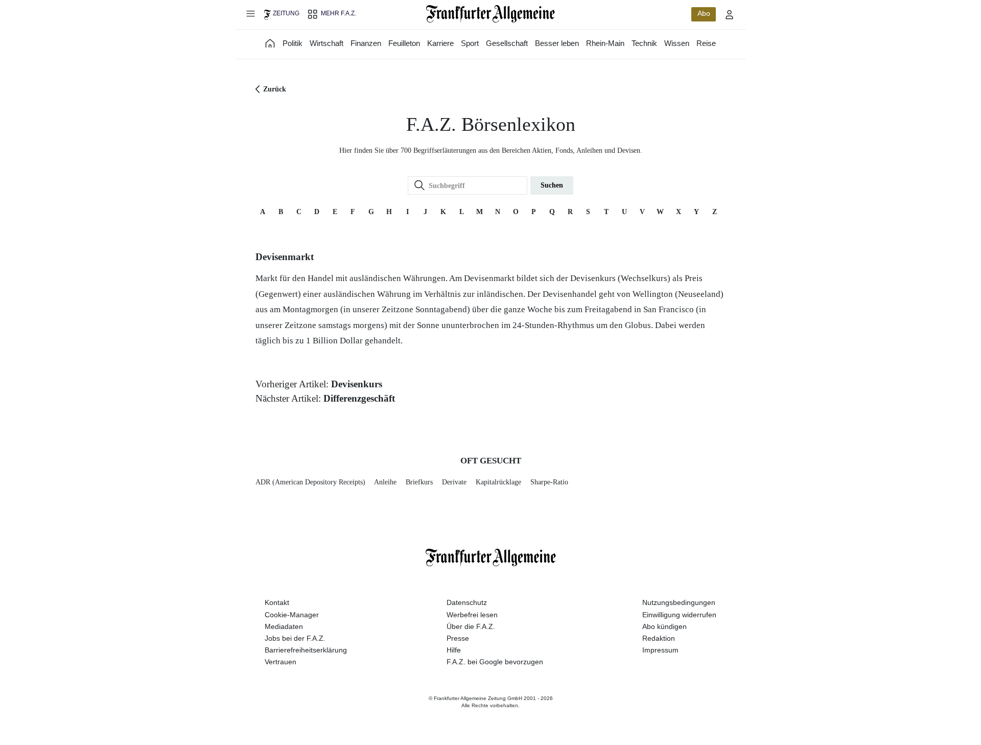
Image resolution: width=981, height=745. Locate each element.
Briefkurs (419, 482)
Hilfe (454, 650)
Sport (470, 43)
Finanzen (366, 43)
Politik (292, 43)
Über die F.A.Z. (471, 626)
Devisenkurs (593, 278)
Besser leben (557, 43)
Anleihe (385, 482)
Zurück (274, 89)
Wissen (676, 43)
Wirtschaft (326, 43)
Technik (644, 43)
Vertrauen (280, 662)
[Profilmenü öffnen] (729, 14)
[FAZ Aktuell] (270, 43)
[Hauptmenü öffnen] (250, 13)
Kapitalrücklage (498, 482)
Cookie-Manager (292, 615)
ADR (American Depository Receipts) (310, 482)
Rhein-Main (605, 43)
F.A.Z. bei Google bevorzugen (495, 662)
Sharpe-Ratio (549, 482)
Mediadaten (284, 626)
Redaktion (658, 638)
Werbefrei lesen (472, 615)
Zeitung (286, 13)
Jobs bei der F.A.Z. (295, 638)
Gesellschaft (507, 43)
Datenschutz (467, 602)
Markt (266, 278)
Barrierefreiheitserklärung (306, 650)
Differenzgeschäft (359, 398)
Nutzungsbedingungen (678, 602)
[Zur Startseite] (491, 13)
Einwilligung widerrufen (679, 615)
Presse (458, 638)
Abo (703, 13)
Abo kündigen (664, 626)
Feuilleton (404, 43)
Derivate (454, 482)
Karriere (440, 43)
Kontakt (277, 602)
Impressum (660, 650)
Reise (706, 43)
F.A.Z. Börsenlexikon (490, 124)
